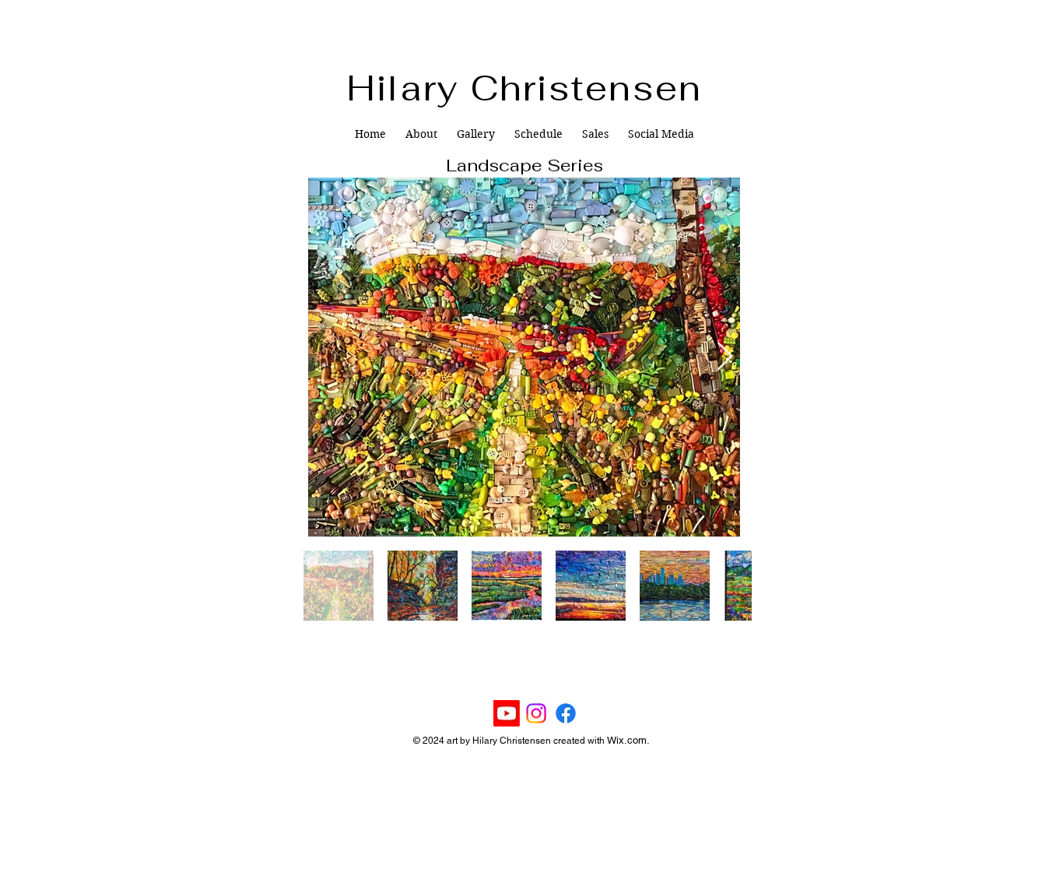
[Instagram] (536, 713)
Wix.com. (628, 740)
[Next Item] (725, 357)
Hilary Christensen (525, 88)
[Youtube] (506, 713)
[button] (476, 134)
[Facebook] (566, 713)
